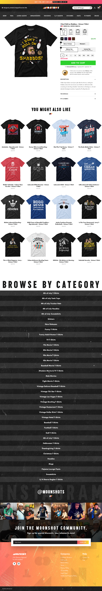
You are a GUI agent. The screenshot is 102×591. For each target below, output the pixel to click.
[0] (99, 7)
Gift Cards (64, 560)
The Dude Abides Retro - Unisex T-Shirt (89, 149)
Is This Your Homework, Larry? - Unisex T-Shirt (89, 224)
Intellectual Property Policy (69, 576)
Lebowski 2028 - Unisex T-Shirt (64, 186)
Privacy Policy (65, 568)
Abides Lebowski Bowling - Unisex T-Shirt (13, 224)
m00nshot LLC (9, 588)
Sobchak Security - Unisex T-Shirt (89, 261)
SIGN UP (83, 542)
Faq (83, 560)
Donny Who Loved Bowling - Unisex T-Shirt (38, 149)
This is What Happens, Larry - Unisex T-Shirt (12, 262)
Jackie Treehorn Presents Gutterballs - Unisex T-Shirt (63, 224)
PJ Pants (87, 16)
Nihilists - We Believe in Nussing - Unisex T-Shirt (64, 262)
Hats (79, 16)
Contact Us (85, 557)
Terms (62, 565)
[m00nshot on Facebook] (14, 563)
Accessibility (64, 570)
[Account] (94, 9)
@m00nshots (51, 491)
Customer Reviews (66, 557)
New (4, 16)
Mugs (97, 16)
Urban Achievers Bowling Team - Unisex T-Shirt (38, 262)
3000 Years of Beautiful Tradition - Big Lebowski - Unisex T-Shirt (38, 224)
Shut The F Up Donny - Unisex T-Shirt (64, 149)
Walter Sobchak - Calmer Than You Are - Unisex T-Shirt (13, 186)
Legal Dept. (64, 573)
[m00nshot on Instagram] (8, 511)
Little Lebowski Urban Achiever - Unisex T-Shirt (89, 186)
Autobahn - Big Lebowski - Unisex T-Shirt (13, 149)
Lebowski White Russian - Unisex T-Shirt (38, 186)
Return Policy (64, 563)
